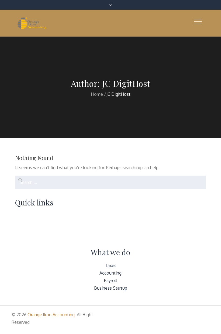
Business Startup (110, 288)
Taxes (110, 265)
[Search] (19, 180)
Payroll (110, 280)
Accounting (110, 273)
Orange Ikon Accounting (51, 314)
